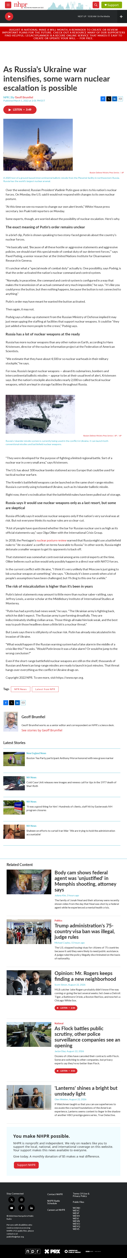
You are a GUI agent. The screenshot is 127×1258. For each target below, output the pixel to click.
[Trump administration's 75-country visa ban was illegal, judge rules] (29, 931)
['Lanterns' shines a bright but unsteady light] (29, 1097)
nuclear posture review (52, 540)
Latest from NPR (45, 689)
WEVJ (76, 1218)
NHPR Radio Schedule (53, 1202)
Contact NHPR (55, 1194)
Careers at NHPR (56, 1210)
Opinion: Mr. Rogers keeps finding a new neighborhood (85, 976)
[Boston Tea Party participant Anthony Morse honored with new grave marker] (14, 759)
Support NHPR (26, 1165)
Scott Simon (61, 984)
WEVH (76, 1216)
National (59, 1023)
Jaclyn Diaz (60, 1051)
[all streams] (122, 16)
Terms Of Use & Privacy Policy (81, 1195)
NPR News (20, 689)
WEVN (76, 1221)
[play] (9, 16)
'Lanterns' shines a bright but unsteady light (86, 1090)
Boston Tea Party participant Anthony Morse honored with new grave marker (70, 758)
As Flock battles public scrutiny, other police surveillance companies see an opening (87, 1037)
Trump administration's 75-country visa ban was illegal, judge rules (85, 931)
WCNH (76, 1208)
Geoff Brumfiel (24, 97)
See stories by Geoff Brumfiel (41, 730)
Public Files (78, 1202)
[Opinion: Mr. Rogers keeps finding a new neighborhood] (29, 982)
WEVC (76, 1210)
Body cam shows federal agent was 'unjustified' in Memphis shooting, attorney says (85, 881)
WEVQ (76, 1226)
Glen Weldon (61, 1099)
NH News (31, 777)
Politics (58, 920)
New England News (36, 753)
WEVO (76, 1223)
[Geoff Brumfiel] (10, 722)
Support (113, 5)
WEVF (76, 1213)
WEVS (76, 1229)
